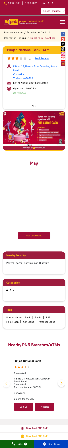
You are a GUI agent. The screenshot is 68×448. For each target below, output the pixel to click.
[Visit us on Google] (63, 39)
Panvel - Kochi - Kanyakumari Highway (27, 263)
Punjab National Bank (27, 361)
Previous (7, 384)
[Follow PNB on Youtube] (63, 58)
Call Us (23, 406)
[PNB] (23, 22)
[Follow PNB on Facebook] (63, 34)
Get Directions (34, 235)
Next (60, 384)
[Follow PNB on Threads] (63, 49)
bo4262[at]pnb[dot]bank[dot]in (30, 82)
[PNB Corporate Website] (63, 63)
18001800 (20, 393)
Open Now (19, 93)
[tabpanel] (34, 131)
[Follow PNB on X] (63, 44)
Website (44, 406)
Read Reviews (42, 58)
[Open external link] (34, 431)
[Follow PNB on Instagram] (63, 53)
